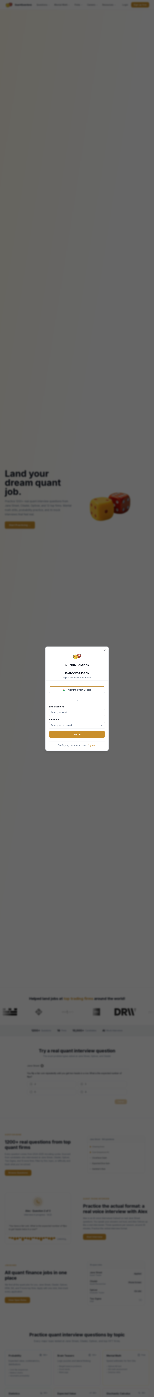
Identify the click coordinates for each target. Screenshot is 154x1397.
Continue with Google (79, 689)
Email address (56, 706)
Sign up (92, 745)
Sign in (77, 734)
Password (54, 719)
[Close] (105, 650)
